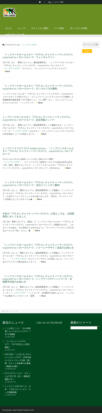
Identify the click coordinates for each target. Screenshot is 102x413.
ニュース (21, 28)
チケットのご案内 (39, 28)
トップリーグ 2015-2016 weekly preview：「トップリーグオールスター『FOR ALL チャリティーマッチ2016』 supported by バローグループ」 (38, 151)
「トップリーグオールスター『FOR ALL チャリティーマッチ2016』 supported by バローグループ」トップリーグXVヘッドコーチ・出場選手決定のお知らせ (38, 279)
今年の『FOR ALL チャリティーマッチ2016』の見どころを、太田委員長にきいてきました (38, 215)
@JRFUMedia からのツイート (84, 328)
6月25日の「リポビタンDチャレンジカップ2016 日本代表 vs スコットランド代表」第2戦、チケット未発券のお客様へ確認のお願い (18, 360)
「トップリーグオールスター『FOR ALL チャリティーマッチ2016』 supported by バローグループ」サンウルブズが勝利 (38, 87)
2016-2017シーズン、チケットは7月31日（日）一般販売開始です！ (17, 376)
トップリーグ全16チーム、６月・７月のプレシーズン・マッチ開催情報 (18, 389)
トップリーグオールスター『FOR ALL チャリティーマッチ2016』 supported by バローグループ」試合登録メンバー (37, 118)
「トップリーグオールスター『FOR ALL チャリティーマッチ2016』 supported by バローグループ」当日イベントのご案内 (38, 184)
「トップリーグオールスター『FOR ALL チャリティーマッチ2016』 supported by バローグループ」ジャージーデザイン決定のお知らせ (38, 246)
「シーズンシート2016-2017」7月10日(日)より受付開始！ (17, 344)
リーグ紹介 (59, 28)
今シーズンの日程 (78, 28)
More (7, 71)
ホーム (8, 28)
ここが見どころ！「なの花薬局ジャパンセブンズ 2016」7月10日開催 (18, 331)
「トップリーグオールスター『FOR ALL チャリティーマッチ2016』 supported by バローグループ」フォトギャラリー (38, 56)
